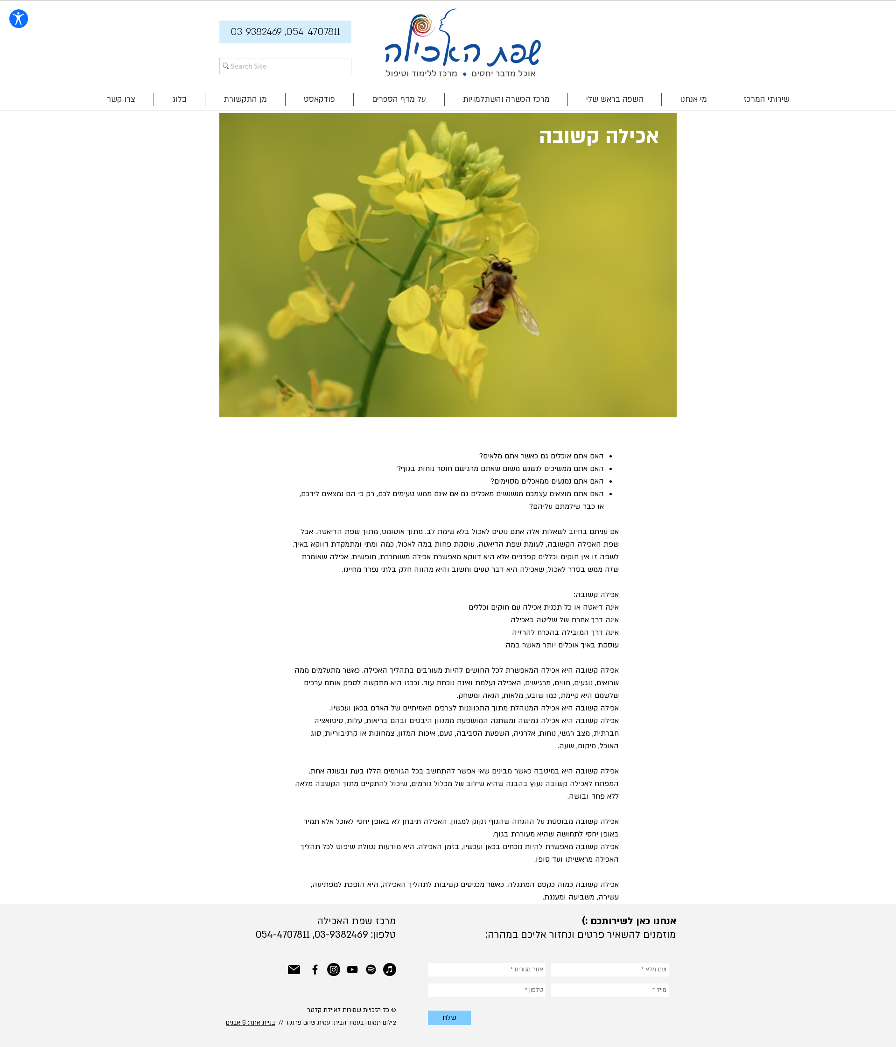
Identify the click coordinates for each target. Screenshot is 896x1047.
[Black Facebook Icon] (315, 969)
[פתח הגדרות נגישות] (18, 18)
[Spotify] (371, 969)
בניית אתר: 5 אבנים (250, 1023)
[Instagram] (333, 969)
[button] (285, 32)
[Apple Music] (389, 969)
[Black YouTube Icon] (352, 969)
